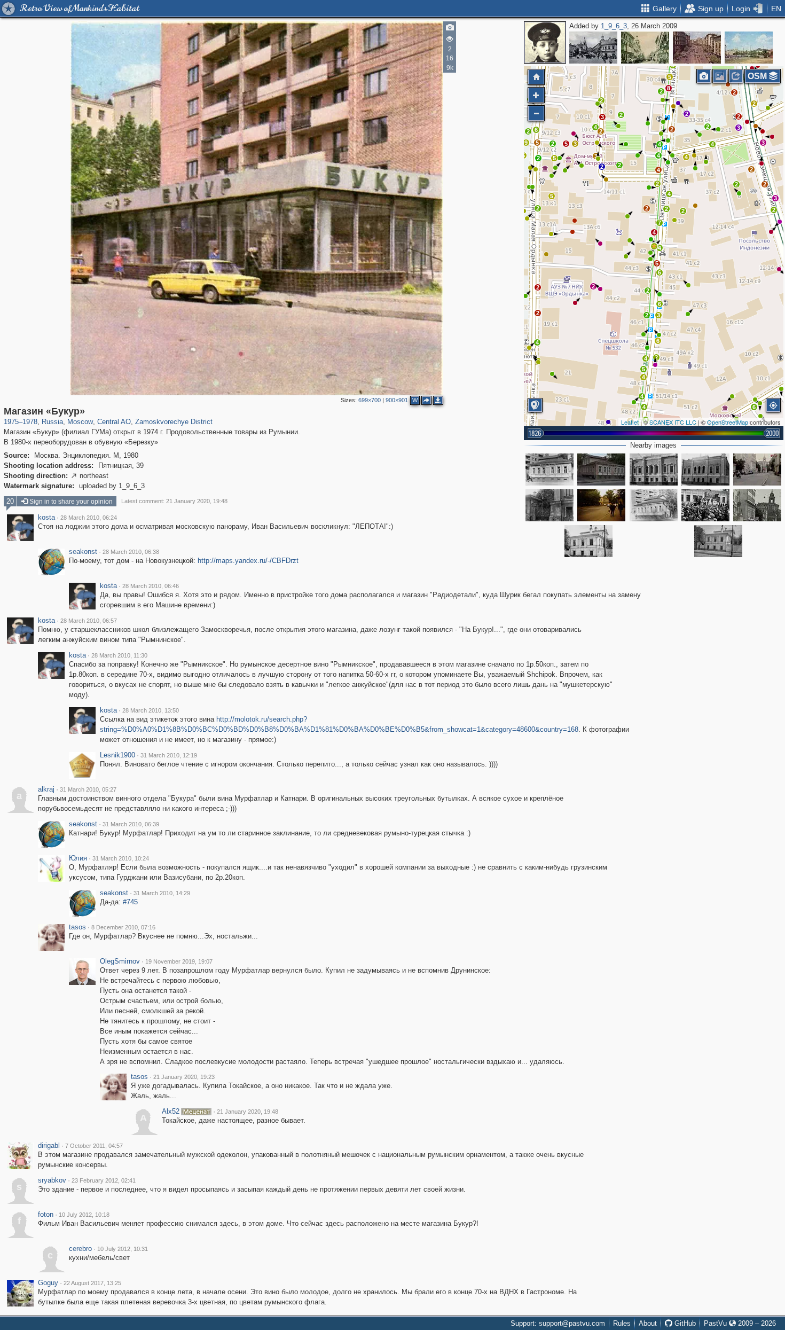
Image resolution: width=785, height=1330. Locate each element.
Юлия (78, 858)
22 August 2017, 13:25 (92, 1283)
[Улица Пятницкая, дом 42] (654, 469)
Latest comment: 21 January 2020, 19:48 (174, 501)
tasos (77, 927)
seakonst (83, 552)
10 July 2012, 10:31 (122, 1249)
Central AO (114, 422)
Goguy (48, 1283)
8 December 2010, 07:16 (123, 927)
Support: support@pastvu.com (558, 1323)
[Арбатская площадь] (749, 48)
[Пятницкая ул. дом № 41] (549, 469)
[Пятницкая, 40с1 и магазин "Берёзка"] (601, 505)
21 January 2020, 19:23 (184, 1077)
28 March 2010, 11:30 (119, 655)
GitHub (684, 1323)
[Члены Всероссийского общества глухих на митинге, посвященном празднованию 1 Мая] (705, 505)
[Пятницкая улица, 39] (588, 541)
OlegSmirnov (120, 961)
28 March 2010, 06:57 (88, 620)
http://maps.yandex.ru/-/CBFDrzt (248, 561)
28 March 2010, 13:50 (150, 710)
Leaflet (630, 422)
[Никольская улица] (645, 48)
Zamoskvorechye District (174, 422)
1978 (29, 422)
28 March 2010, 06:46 (150, 586)
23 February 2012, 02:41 (104, 1180)
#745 (130, 902)
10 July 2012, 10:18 (84, 1214)
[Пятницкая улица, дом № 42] (549, 505)
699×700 (369, 400)
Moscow (80, 422)
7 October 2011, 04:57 (94, 1146)
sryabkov (52, 1180)
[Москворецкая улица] (593, 48)
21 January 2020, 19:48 (247, 1111)
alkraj (46, 789)
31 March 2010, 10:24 (120, 858)
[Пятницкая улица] (757, 469)
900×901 (397, 400)
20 (10, 501)
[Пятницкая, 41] (601, 469)
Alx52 (170, 1111)
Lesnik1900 (117, 755)
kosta (46, 517)
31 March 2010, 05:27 (88, 789)
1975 (11, 422)
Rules (622, 1323)
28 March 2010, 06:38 (131, 552)
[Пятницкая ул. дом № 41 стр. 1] (654, 505)
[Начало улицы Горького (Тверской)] (697, 48)
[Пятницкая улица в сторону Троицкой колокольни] (757, 505)
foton (45, 1214)
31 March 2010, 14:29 (162, 893)
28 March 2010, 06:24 (88, 517)
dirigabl (49, 1145)
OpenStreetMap (727, 422)
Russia (52, 422)
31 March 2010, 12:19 (168, 755)
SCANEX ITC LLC (672, 422)
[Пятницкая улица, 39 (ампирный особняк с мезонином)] (718, 541)
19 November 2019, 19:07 (179, 961)
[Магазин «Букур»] (654, 246)
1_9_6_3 (614, 26)
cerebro (80, 1249)
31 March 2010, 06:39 (131, 824)
